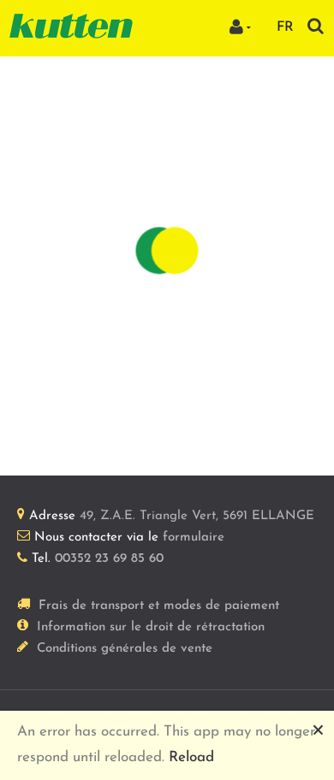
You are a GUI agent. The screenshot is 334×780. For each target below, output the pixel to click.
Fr (285, 27)
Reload (191, 757)
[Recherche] (315, 26)
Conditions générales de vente (124, 648)
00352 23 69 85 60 (109, 558)
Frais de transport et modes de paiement (159, 606)
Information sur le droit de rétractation (151, 627)
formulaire (193, 537)
